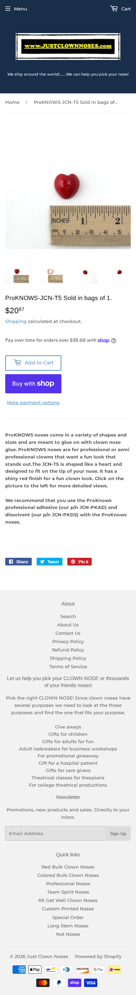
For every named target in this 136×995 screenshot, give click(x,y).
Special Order (68, 917)
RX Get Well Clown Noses (68, 900)
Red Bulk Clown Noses (68, 867)
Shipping (16, 321)
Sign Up (118, 833)
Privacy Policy (68, 641)
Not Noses (68, 934)
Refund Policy (68, 650)
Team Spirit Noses (68, 892)
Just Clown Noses (47, 956)
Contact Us (68, 633)
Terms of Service (68, 666)
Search (68, 616)
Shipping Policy (68, 658)
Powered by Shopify (98, 956)
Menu (20, 8)
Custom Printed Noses (68, 908)
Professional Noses (68, 883)
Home (12, 102)
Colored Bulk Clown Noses (68, 875)
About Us (68, 624)
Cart (125, 8)
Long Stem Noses (68, 925)
